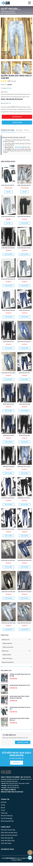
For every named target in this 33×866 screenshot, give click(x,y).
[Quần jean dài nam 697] (24, 267)
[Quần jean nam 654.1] (24, 361)
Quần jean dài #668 (24, 404)
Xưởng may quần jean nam (15, 9)
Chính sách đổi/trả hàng (8, 840)
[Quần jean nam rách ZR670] (8, 267)
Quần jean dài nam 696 (8, 310)
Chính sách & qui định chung (9, 832)
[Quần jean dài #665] (8, 424)
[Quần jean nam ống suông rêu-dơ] (4, 722)
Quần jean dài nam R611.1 (8, 591)
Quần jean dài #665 (8, 435)
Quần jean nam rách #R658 (25, 498)
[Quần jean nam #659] (8, 455)
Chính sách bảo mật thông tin (9, 835)
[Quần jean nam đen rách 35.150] (24, 205)
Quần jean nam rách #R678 (25, 529)
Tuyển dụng (4, 813)
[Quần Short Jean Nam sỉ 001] (4, 689)
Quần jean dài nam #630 (24, 591)
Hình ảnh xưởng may (7, 815)
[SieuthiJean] (6, 3)
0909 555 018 (16, 762)
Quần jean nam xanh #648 (8, 498)
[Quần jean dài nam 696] (8, 299)
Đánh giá (19, 130)
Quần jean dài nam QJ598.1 (24, 341)
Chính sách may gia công (8, 830)
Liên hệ (3, 805)
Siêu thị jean (3, 9)
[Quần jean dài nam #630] (24, 580)
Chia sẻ (26, 130)
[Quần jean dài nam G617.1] (24, 549)
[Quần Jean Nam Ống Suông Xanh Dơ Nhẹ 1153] (4, 700)
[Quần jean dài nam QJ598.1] (24, 330)
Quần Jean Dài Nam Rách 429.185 (8, 13)
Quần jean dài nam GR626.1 (24, 623)
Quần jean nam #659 (8, 466)
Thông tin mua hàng (7, 130)
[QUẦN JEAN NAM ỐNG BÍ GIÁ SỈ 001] (8, 174)
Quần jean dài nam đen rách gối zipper (12, 247)
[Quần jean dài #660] (24, 424)
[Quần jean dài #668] (24, 392)
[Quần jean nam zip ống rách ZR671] (24, 236)
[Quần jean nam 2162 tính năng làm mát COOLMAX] (24, 174)
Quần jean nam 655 (24, 310)
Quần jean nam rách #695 (8, 216)
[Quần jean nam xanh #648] (8, 486)
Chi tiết (8, 191)
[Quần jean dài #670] (8, 392)
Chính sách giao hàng (7, 838)
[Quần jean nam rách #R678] (24, 517)
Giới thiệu (3, 802)
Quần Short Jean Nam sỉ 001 (20, 685)
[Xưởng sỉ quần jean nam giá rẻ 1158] (4, 678)
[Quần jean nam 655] (24, 299)
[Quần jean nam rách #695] (8, 205)
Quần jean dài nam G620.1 (8, 623)
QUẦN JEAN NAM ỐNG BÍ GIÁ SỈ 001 (10, 185)
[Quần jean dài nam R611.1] (8, 580)
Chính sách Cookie (6, 843)
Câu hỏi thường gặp (6, 818)
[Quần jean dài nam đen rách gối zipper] (8, 236)
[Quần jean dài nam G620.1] (8, 611)
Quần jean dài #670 (8, 404)
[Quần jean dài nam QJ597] (8, 361)
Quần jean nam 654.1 (24, 372)
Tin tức (3, 810)
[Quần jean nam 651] (8, 330)
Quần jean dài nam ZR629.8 (8, 560)
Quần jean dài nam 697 (24, 279)
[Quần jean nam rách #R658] (24, 486)
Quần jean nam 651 (8, 341)
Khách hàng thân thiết (7, 821)
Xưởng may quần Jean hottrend (8, 11)
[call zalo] (30, 857)
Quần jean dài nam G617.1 (25, 560)
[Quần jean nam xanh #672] (24, 455)
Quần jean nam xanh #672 (24, 466)
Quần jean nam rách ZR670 (9, 279)
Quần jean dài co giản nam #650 (10, 529)
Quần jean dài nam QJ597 (8, 372)
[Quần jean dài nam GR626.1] (24, 611)
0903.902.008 (18, 147)
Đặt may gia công (17, 122)
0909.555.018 (17, 116)
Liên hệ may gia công (22, 742)
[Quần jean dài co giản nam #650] (8, 517)
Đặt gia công (24, 223)
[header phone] (30, 852)
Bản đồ (3, 808)
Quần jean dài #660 (24, 435)
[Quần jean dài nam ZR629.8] (8, 549)
